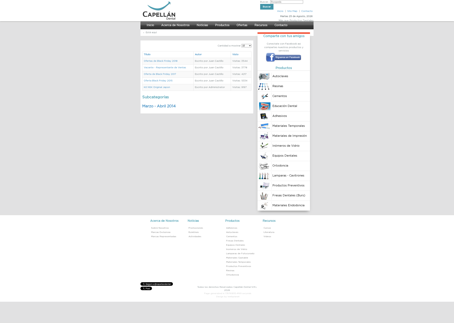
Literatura (269, 232)
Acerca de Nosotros (175, 25)
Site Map (292, 11)
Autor (198, 54)
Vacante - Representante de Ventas (165, 68)
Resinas (230, 270)
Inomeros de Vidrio (236, 249)
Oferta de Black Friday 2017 (160, 74)
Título (147, 54)
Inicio (280, 11)
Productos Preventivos (238, 266)
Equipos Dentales (235, 245)
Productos (222, 25)
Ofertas (242, 25)
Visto (235, 54)
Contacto (307, 11)
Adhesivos (231, 228)
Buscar (267, 6)
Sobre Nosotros (160, 228)
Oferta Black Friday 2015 (158, 81)
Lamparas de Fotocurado (240, 253)
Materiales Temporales (238, 262)
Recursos (260, 25)
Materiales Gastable (237, 258)
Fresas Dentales (235, 241)
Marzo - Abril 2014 (159, 106)
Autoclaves (232, 232)
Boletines (194, 232)
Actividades (195, 236)
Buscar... (265, 2)
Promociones (196, 228)
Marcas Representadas (163, 236)
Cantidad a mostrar (229, 46)
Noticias (202, 25)
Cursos (267, 228)
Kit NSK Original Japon (157, 87)
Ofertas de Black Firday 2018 (161, 61)
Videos (267, 236)
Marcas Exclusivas (161, 232)
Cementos (231, 236)
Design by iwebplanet (228, 297)
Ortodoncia (232, 275)
